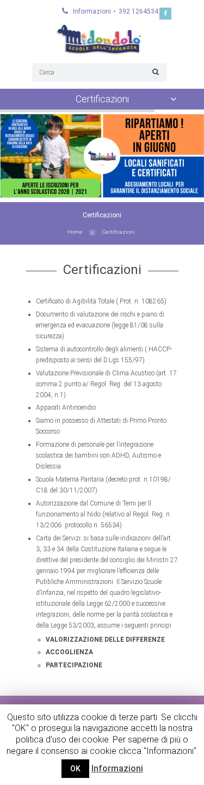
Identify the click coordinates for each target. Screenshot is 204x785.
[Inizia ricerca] (154, 71)
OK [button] (75, 768)
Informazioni (117, 768)
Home (74, 232)
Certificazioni (102, 99)
